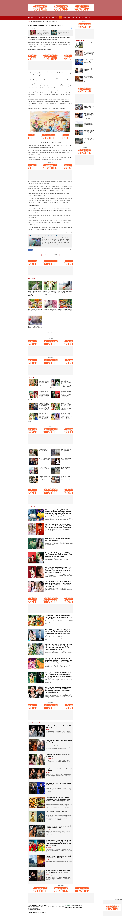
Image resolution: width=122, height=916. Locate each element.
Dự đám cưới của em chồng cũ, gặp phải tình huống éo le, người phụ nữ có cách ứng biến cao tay (88, 79)
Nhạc (53, 17)
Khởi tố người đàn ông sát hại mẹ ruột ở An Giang (43, 450)
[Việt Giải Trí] (29, 18)
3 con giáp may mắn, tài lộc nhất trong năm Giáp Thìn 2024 (64, 32)
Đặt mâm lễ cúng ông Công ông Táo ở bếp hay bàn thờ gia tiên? (65, 310)
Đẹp (57, 17)
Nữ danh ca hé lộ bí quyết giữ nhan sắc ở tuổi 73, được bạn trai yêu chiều (66, 459)
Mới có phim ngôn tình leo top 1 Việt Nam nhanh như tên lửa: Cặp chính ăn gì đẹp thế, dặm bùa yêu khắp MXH (88, 116)
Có (45, 254)
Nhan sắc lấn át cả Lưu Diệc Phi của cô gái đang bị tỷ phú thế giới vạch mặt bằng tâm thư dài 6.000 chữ (88, 54)
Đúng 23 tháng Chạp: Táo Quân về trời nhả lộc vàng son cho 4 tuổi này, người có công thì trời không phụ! (35, 293)
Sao (39, 17)
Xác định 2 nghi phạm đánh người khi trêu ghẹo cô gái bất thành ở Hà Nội (66, 478)
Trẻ (60, 17)
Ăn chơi (81, 17)
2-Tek (73, 17)
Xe (76, 17)
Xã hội (85, 17)
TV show (48, 17)
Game (68, 17)
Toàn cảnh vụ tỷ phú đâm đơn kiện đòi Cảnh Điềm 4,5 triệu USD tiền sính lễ (44, 459)
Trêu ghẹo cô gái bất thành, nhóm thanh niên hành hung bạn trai (88, 106)
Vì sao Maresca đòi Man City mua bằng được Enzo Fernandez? (88, 61)
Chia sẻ (31, 250)
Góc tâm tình (43, 21)
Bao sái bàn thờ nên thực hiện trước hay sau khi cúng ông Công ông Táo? (35, 328)
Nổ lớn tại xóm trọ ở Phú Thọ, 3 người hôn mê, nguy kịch (66, 450)
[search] (89, 17)
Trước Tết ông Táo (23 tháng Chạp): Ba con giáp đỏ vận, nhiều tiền (50, 311)
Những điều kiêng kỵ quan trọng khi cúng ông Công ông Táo (47, 236)
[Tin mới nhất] (31, 18)
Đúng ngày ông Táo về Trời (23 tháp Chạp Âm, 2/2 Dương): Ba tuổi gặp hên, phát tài (49, 293)
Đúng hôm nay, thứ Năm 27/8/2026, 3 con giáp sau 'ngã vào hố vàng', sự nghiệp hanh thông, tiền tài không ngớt (66, 394)
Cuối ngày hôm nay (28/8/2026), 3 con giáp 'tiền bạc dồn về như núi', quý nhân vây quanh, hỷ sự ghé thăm (44, 382)
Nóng (36, 17)
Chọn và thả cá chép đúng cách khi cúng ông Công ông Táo (65, 292)
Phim (43, 17)
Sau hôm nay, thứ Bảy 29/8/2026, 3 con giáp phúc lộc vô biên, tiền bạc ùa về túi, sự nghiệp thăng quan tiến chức (66, 416)
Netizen (38, 21)
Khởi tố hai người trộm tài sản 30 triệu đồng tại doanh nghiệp (44, 478)
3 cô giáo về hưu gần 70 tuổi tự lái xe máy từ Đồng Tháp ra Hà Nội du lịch (44, 469)
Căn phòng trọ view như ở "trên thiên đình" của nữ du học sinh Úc (88, 131)
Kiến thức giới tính (55, 21)
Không (55, 254)
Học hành (49, 21)
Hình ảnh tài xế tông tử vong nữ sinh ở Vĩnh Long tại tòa (88, 69)
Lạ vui (64, 17)
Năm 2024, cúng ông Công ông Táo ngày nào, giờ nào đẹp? (35, 310)
